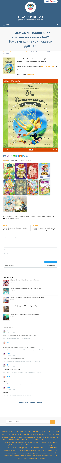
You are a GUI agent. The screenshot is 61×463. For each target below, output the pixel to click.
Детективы (32, 439)
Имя (5, 249)
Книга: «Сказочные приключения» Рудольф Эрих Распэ (27, 297)
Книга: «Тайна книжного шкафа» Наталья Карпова (25, 314)
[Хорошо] (7, 160)
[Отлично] (8, 160)
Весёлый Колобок (34, 437)
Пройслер (7, 453)
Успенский (48, 455)
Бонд (20, 437)
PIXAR (32, 434)
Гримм (14, 440)
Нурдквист (53, 447)
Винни (43, 437)
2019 (5, 434)
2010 (8, 431)
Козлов (37, 442)
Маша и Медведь (49, 445)
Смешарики (38, 453)
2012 (18, 431)
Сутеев (16, 455)
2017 (47, 431)
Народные (26, 447)
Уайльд (34, 455)
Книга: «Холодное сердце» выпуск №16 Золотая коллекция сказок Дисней (23, 350)
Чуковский (27, 458)
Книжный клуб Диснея (26, 442)
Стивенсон (46, 453)
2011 (13, 431)
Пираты (37, 450)
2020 (11, 434)
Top (57, 459)
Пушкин (14, 453)
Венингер (26, 437)
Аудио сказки (49, 434)
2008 (4, 431)
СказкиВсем (30, 16)
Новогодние (38, 448)
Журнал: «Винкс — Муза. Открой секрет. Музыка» (25, 280)
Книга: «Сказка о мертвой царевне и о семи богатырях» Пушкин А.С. (21, 361)
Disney (49, 216)
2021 (16, 434)
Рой (19, 453)
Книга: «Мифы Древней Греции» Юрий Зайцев (24, 306)
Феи (53, 216)
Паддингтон (21, 450)
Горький (7, 439)
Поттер (43, 450)
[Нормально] (6, 160)
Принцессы (51, 450)
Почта (6, 254)
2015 (35, 431)
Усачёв (41, 455)
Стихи (53, 453)
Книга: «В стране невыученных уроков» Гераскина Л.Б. (17, 384)
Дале (25, 439)
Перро (27, 450)
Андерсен (38, 434)
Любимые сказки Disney (18, 445)
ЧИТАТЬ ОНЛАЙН (47, 66)
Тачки (23, 455)
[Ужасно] (3, 160)
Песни (32, 450)
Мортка (17, 447)
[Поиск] (57, 25)
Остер (15, 450)
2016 (41, 431)
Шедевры (35, 458)
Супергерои (8, 455)
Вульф (54, 437)
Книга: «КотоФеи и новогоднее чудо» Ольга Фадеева (26, 288)
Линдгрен (6, 445)
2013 (24, 431)
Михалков (11, 447)
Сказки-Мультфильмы (28, 453)
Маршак (31, 445)
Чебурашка (19, 458)
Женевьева (47, 439)
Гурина (20, 439)
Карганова (10, 442)
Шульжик (42, 458)
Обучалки (8, 450)
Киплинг (16, 442)
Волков (49, 437)
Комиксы (44, 442)
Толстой (29, 455)
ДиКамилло (39, 439)
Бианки (6, 437)
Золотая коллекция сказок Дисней (24, 216)
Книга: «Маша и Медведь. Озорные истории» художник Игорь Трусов (22, 372)
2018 (44, 216)
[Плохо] (5, 160)
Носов (46, 447)
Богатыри (14, 437)
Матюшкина (39, 445)
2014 (29, 431)
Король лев (52, 442)
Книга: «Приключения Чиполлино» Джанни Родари (16, 338)
